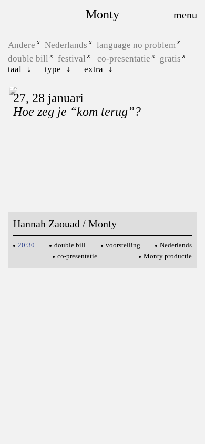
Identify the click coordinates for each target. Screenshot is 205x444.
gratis (170, 58)
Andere (21, 45)
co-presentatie (123, 58)
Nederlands (66, 45)
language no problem (136, 45)
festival (72, 58)
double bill (28, 58)
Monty (102, 14)
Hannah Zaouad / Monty (65, 223)
